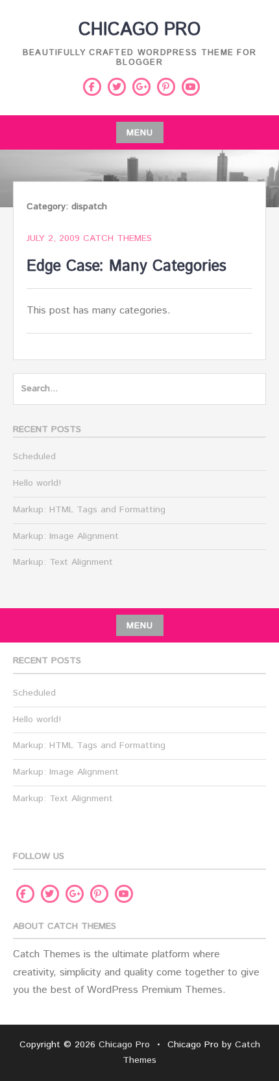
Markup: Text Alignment (63, 562)
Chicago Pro (139, 30)
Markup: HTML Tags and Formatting (89, 509)
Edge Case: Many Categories (126, 266)
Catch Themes (117, 238)
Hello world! (37, 483)
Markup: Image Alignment (66, 536)
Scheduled (34, 456)
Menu (140, 132)
